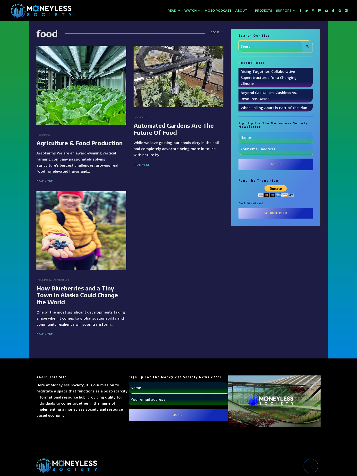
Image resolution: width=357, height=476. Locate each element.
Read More (44, 181)
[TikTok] (333, 10)
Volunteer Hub (275, 213)
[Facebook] (300, 10)
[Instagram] (313, 10)
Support (284, 10)
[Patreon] (319, 10)
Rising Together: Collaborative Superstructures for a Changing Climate (269, 77)
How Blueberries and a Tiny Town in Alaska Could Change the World (77, 295)
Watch (190, 10)
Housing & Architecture (52, 279)
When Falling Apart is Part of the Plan (274, 107)
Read (172, 10)
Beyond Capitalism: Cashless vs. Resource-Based (269, 95)
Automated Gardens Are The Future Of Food (174, 129)
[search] (307, 46)
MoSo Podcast (218, 10)
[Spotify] (340, 10)
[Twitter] (306, 10)
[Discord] (346, 10)
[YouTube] (326, 10)
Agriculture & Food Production (79, 142)
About (241, 10)
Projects (263, 10)
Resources (43, 134)
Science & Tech (143, 117)
